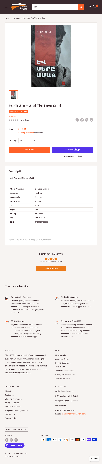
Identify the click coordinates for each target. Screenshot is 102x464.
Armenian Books (62, 359)
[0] (95, 6)
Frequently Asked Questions (16, 410)
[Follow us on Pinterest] (16, 440)
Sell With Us (10, 414)
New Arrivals (60, 355)
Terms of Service (12, 403)
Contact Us (9, 395)
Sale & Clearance (62, 378)
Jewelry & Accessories (64, 371)
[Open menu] (6, 7)
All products (16, 18)
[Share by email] (91, 120)
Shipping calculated (26, 133)
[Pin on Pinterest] (82, 120)
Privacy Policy (11, 418)
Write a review (51, 268)
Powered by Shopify (12, 456)
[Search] (81, 7)
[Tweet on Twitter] (86, 120)
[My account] (90, 6)
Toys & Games (61, 367)
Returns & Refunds (13, 407)
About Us (9, 391)
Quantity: (13, 140)
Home (7, 18)
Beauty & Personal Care (65, 374)
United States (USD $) (14, 429)
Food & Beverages (63, 363)
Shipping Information (13, 399)
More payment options (73, 156)
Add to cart (29, 150)
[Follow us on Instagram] (11, 440)
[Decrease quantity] (21, 140)
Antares (12, 116)
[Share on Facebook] (77, 120)
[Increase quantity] (34, 140)
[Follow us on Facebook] (6, 440)
